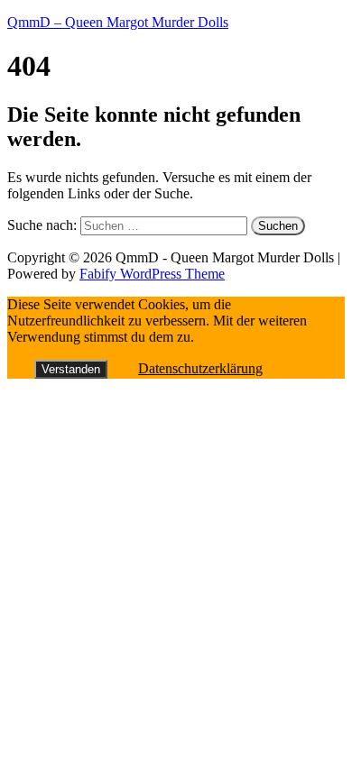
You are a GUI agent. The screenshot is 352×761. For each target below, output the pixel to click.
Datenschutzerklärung (200, 368)
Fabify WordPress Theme (152, 273)
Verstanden (71, 369)
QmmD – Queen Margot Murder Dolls (117, 22)
